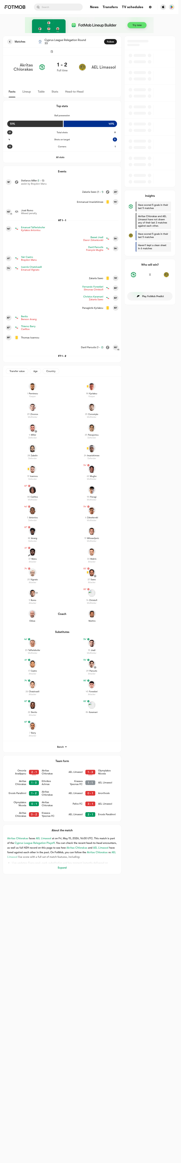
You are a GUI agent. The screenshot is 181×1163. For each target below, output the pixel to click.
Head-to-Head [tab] (74, 91)
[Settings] (150, 7)
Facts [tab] (12, 91)
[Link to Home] (14, 7)
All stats (60, 157)
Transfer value (17, 371)
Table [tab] (41, 91)
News (94, 7)
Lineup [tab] (26, 91)
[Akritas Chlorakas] (133, 276)
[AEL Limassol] (166, 276)
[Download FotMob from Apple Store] (163, 7)
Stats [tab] (55, 91)
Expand (62, 867)
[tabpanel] (89, 455)
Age (35, 371)
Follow (110, 41)
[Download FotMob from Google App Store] (171, 7)
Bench (60, 746)
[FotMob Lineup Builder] (89, 25)
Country (51, 371)
